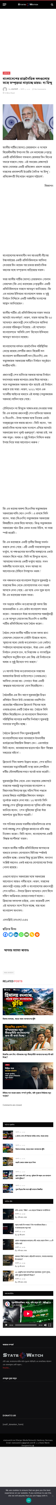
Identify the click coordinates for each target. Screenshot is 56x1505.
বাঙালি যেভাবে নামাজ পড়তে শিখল (25, 1162)
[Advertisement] (28, 38)
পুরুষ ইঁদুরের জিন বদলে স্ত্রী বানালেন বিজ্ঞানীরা (29, 1189)
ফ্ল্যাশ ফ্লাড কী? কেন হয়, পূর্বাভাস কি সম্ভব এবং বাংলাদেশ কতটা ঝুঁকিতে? (33, 1176)
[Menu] (4, 4)
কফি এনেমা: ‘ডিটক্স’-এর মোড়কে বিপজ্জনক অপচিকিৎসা (32, 1210)
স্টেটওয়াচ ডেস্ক (22, 1217)
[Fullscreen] (49, 1325)
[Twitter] (10, 934)
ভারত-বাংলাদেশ (8, 973)
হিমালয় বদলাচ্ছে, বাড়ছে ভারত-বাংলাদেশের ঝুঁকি (19, 1019)
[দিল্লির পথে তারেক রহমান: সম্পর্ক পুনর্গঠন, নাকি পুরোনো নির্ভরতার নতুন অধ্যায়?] (28, 1075)
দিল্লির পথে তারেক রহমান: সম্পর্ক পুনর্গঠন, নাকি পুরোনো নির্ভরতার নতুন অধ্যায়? (27, 1094)
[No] (52, 1496)
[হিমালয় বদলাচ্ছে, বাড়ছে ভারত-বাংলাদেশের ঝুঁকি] (28, 1001)
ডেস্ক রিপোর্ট (14, 89)
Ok (28, 1500)
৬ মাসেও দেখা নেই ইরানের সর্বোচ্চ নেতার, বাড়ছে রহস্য (31, 1136)
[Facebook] (5, 934)
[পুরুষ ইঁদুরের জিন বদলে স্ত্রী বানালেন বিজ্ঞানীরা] (8, 1188)
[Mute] (45, 1325)
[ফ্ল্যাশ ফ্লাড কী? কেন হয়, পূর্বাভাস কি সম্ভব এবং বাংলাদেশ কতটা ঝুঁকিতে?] (8, 1174)
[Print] (37, 934)
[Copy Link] (31, 934)
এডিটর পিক (6, 73)
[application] (28, 1313)
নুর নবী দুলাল (21, 1235)
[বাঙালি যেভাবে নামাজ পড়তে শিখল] (8, 1161)
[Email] (26, 934)
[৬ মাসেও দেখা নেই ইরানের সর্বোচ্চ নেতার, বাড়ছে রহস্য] (8, 1135)
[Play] (6, 1325)
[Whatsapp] (21, 934)
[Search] (51, 4)
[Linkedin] (16, 934)
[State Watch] (28, 4)
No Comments (40, 89)
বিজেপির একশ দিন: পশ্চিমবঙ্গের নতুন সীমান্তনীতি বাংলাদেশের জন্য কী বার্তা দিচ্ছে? (28, 1056)
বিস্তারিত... (6, 1368)
